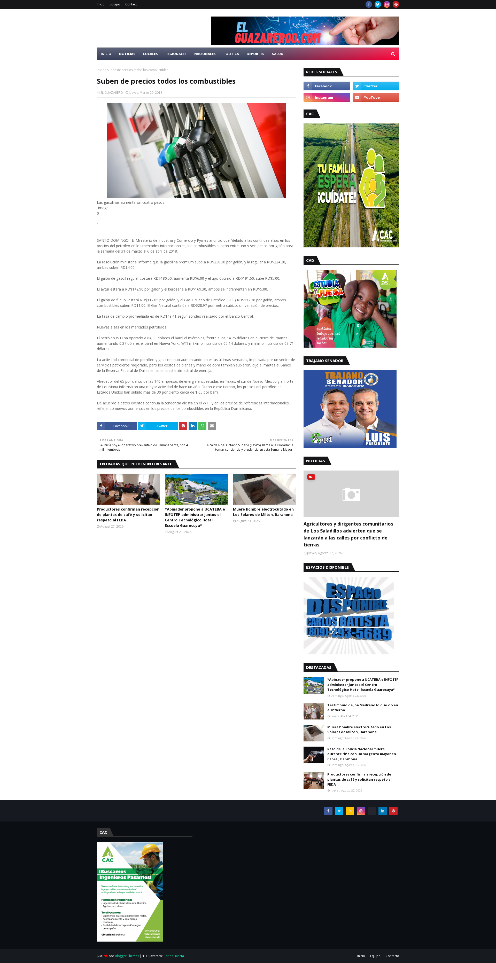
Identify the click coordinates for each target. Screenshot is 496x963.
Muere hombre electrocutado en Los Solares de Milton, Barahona (263, 512)
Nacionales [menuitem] (205, 53)
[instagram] (387, 4)
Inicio (101, 4)
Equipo (115, 4)
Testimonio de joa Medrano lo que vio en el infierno (362, 708)
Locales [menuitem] (150, 53)
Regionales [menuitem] (176, 53)
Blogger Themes (127, 956)
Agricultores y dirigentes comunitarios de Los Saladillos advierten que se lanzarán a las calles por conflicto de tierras (348, 534)
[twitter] (378, 4)
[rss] (350, 811)
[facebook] (369, 4)
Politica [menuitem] (231, 53)
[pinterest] (396, 4)
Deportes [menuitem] (255, 53)
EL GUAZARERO (111, 92)
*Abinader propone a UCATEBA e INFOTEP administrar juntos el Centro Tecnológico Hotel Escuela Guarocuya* (195, 517)
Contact (131, 4)
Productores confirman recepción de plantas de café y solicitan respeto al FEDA (128, 514)
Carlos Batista (174, 956)
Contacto (392, 956)
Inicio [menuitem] (106, 53)
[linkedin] (382, 811)
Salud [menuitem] (277, 53)
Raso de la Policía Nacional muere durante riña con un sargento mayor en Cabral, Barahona (361, 754)
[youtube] (376, 97)
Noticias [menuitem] (127, 53)
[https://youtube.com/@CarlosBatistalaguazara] (372, 811)
